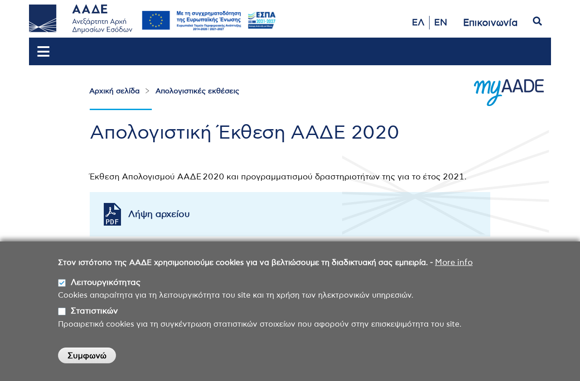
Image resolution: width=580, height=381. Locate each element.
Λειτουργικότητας (105, 283)
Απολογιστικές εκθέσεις (197, 91)
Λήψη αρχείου (159, 214)
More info (454, 263)
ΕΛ (418, 22)
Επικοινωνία (490, 23)
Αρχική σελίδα (114, 91)
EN (440, 22)
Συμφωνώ (87, 356)
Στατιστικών (94, 311)
